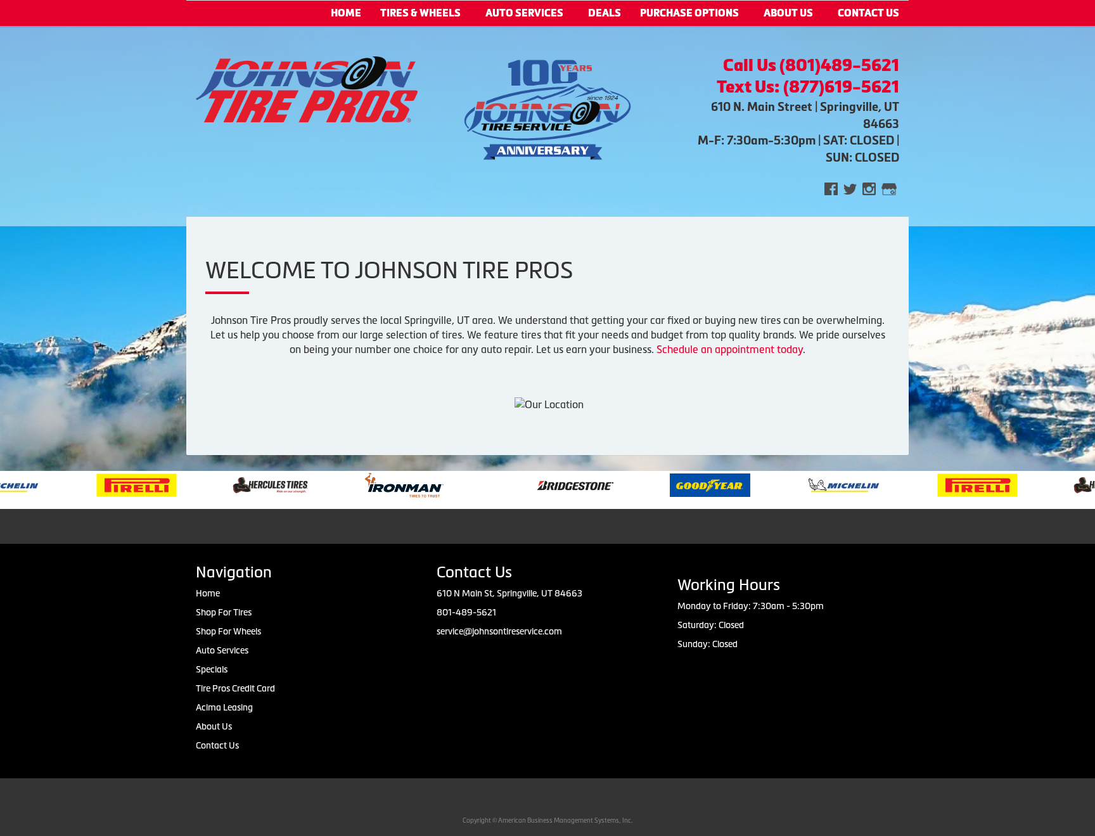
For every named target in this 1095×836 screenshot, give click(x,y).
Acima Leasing (224, 707)
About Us (788, 13)
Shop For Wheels (228, 631)
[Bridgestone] (546, 484)
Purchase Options (689, 13)
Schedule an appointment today (729, 349)
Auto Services (524, 13)
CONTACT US (868, 13)
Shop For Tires (224, 612)
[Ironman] (374, 484)
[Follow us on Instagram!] (869, 188)
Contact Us (217, 745)
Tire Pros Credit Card (235, 688)
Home (346, 13)
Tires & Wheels (420, 13)
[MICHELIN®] (814, 484)
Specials (211, 669)
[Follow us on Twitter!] (850, 188)
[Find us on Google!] (889, 188)
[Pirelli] (107, 484)
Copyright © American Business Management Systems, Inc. (547, 820)
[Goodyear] (680, 484)
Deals (604, 13)
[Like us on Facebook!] (831, 188)
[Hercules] (240, 484)
